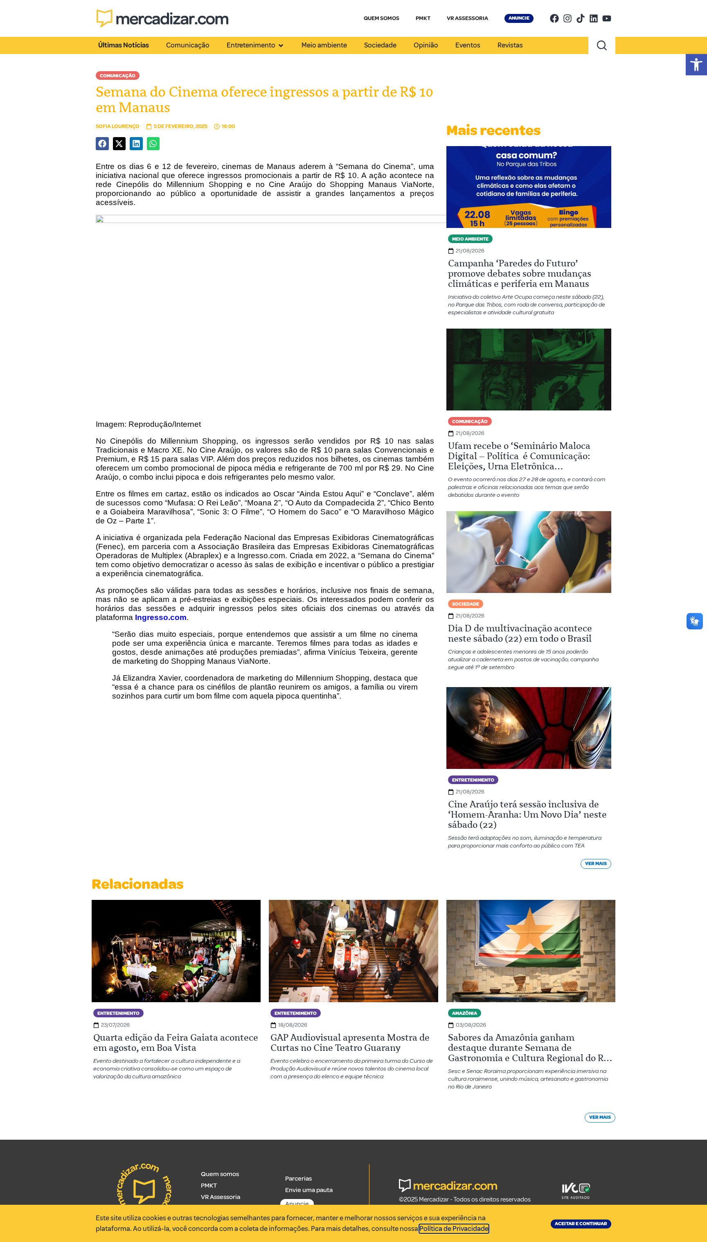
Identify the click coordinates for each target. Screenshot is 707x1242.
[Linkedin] (593, 18)
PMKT (423, 18)
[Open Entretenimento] (280, 45)
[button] (696, 64)
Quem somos (220, 1174)
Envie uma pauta (309, 1190)
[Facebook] (554, 18)
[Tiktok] (580, 18)
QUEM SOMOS (381, 18)
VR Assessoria (220, 1197)
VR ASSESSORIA (467, 18)
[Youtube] (606, 18)
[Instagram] (567, 18)
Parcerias (298, 1178)
